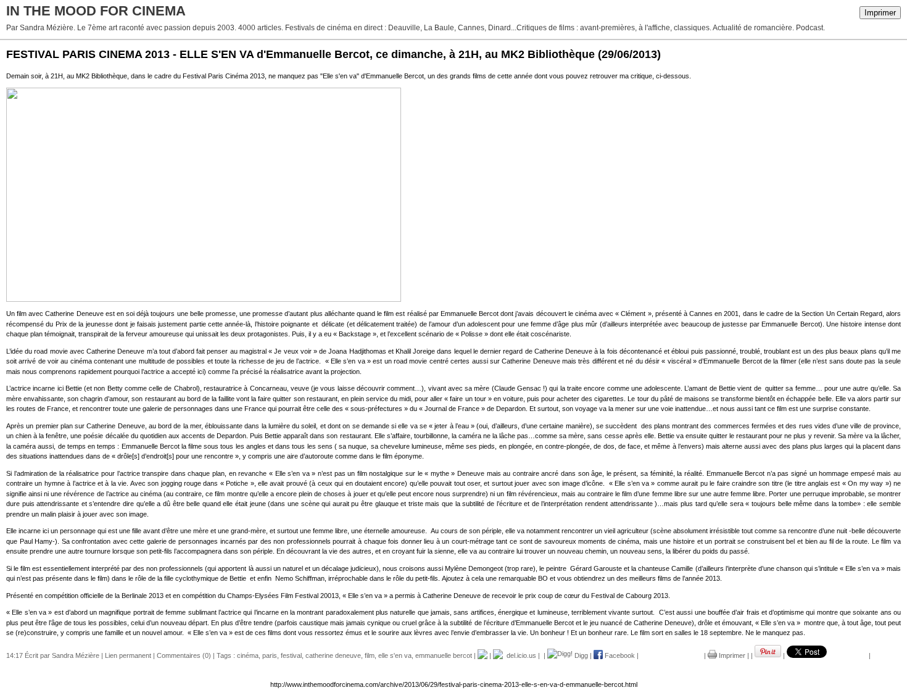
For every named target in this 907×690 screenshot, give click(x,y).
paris (269, 655)
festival (291, 655)
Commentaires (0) (184, 655)
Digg (580, 655)
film (370, 655)
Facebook (619, 655)
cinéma (248, 655)
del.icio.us (519, 655)
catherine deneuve (333, 655)
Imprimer (880, 12)
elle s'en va (395, 655)
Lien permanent (128, 655)
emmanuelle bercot (443, 655)
